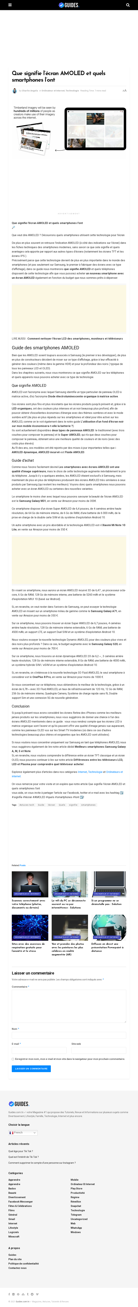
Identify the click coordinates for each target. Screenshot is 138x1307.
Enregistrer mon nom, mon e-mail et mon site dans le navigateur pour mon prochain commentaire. (70, 1059)
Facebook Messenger (20, 1201)
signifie (73, 805)
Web (73, 1223)
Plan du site (15, 1259)
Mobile (74, 1179)
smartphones (88, 805)
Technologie (72, 90)
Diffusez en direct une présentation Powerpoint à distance (107, 947)
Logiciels (13, 1232)
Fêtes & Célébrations (20, 1206)
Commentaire (20, 986)
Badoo (12, 1188)
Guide (41, 805)
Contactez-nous (17, 1268)
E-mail (16, 1043)
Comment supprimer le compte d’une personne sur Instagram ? (42, 1162)
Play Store (76, 1188)
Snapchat (76, 1206)
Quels (62, 805)
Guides (12, 1255)
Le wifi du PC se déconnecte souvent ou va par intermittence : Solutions (69, 904)
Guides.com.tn (22, 1301)
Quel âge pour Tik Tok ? (20, 1151)
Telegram (76, 1214)
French (18, 1132)
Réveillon (76, 1201)
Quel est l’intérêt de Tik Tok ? (23, 1157)
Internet (82, 772)
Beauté (12, 1193)
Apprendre (14, 1179)
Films (11, 1210)
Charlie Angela (30, 90)
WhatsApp (76, 1228)
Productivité (78, 1193)
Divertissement (17, 1197)
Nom (15, 1028)
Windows (76, 1232)
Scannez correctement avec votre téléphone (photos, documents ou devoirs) (28, 904)
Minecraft (13, 1236)
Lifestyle (13, 1228)
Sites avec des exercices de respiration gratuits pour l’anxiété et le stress (28, 947)
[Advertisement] (69, 38)
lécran (51, 805)
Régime (75, 1197)
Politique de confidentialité (23, 1263)
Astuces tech (27, 805)
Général (12, 1214)
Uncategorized (79, 1219)
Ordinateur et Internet (53, 90)
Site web (76, 1044)
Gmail (11, 1219)
